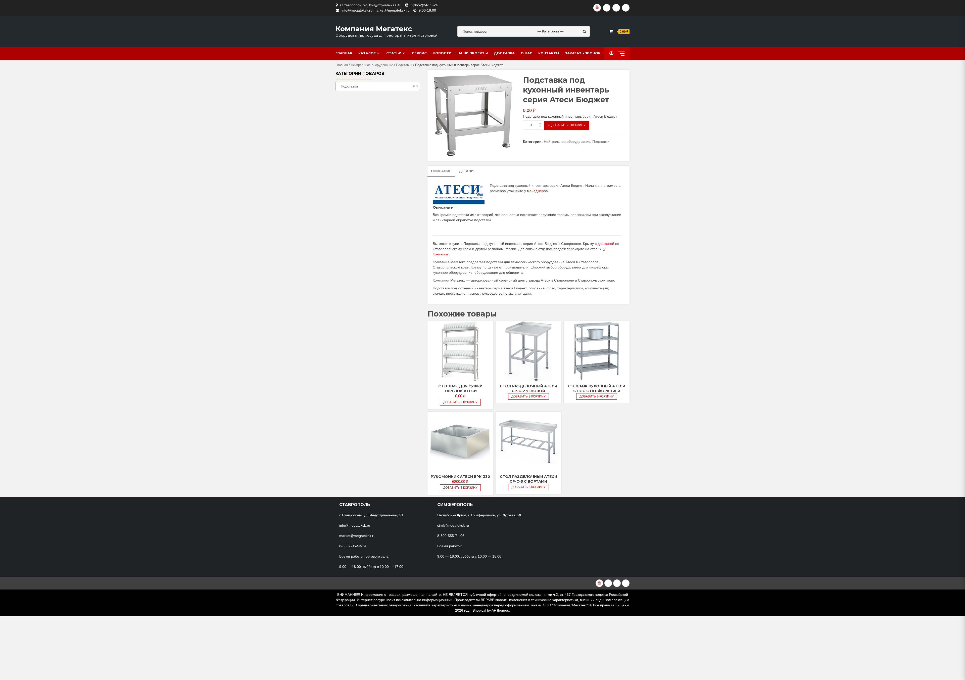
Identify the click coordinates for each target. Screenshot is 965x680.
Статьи (393, 53)
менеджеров (537, 191)
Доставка (504, 53)
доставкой (606, 244)
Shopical (479, 610)
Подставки (404, 65)
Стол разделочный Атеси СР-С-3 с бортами (528, 479)
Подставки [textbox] (376, 86)
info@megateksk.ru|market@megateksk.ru (376, 10)
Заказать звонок (582, 53)
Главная (343, 53)
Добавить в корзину (568, 125)
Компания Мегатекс (373, 28)
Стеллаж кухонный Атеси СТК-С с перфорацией (596, 388)
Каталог (367, 53)
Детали (466, 171)
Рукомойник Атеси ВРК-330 (460, 476)
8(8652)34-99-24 (424, 5)
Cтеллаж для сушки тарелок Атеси (460, 388)
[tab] (441, 171)
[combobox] (377, 86)
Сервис (419, 53)
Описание (441, 171)
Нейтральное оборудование (372, 65)
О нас (526, 53)
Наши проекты (472, 53)
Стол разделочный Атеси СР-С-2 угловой (528, 388)
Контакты (548, 53)
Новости (442, 53)
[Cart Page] (611, 31)
